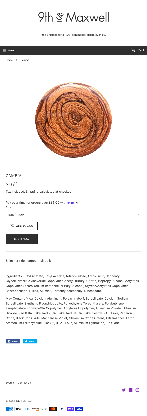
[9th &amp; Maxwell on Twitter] (124, 390)
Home (9, 59)
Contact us (24, 382)
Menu (12, 50)
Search (10, 382)
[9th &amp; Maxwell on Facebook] (131, 390)
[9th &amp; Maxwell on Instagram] (137, 390)
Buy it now (21, 239)
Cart (140, 50)
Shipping (32, 191)
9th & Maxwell (24, 401)
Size (8, 207)
